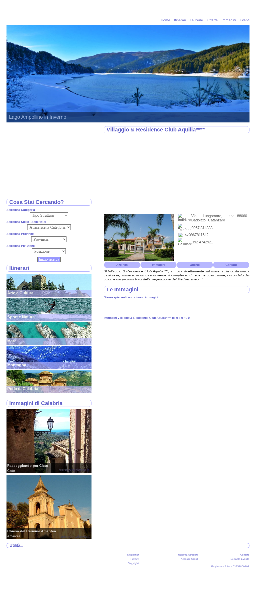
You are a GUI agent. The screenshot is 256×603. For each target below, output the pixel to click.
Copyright (133, 563)
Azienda (122, 265)
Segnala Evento (239, 559)
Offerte (212, 20)
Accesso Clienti (189, 559)
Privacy (134, 559)
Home (165, 20)
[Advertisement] (177, 174)
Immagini (229, 20)
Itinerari (180, 20)
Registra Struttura (188, 554)
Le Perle (196, 20)
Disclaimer (133, 554)
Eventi (245, 20)
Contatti (231, 265)
